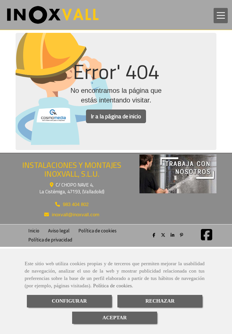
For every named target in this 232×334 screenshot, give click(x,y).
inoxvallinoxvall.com (75, 214)
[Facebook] (206, 237)
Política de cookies (112, 285)
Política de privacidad (50, 239)
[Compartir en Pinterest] (182, 235)
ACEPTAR (114, 317)
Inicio (33, 230)
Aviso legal (59, 230)
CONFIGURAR (69, 301)
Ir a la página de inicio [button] (116, 116)
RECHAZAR (160, 301)
